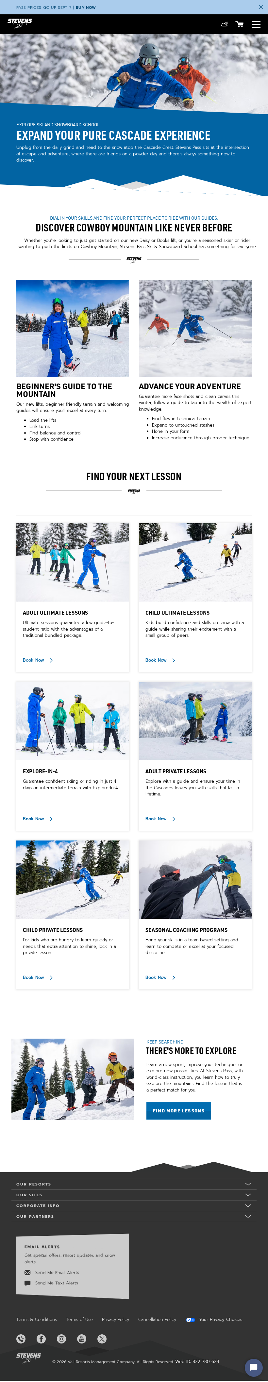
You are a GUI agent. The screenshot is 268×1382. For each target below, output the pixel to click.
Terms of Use (79, 1319)
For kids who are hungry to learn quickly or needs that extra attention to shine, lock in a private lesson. (69, 946)
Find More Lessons (182, 1110)
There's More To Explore (191, 1050)
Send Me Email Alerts (56, 1272)
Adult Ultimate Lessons (55, 612)
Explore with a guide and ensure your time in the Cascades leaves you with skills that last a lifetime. (192, 787)
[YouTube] (86, 1338)
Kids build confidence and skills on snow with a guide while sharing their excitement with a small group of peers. (194, 629)
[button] (224, 24)
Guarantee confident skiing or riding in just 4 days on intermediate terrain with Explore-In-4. (71, 784)
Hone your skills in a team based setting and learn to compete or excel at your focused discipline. (191, 946)
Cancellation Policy (157, 1319)
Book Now (34, 660)
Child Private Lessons (53, 929)
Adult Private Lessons (175, 771)
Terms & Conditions (36, 1319)
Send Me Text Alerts (56, 1283)
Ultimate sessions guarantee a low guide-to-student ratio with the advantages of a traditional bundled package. (68, 629)
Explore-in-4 (40, 771)
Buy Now (86, 7)
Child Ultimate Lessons (177, 612)
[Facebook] (46, 1338)
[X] (106, 1338)
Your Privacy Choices (219, 1320)
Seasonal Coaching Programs (186, 929)
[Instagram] (66, 1338)
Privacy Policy (115, 1319)
